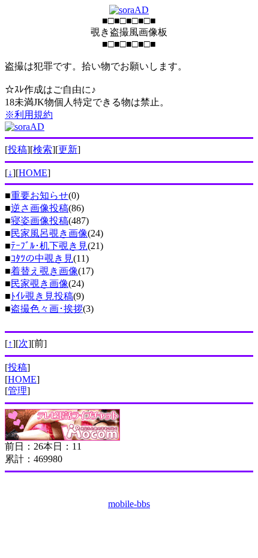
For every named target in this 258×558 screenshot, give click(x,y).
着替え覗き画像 (44, 271)
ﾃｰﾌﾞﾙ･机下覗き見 (49, 246)
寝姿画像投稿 (39, 221)
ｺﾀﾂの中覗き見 (42, 258)
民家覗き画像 (39, 283)
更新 (67, 149)
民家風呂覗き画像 (49, 233)
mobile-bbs (129, 504)
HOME (33, 173)
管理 (17, 391)
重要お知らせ (39, 195)
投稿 (17, 149)
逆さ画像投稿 (39, 208)
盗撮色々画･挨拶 (47, 309)
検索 (42, 149)
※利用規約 (29, 115)
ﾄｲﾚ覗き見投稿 (42, 296)
